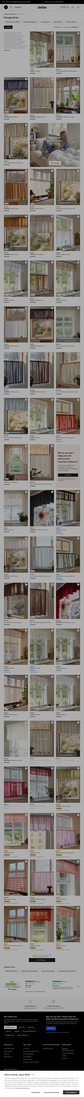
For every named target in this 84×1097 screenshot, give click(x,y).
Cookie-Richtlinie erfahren (22, 1088)
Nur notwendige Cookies (51, 1092)
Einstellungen (36, 1092)
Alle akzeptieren (71, 1092)
